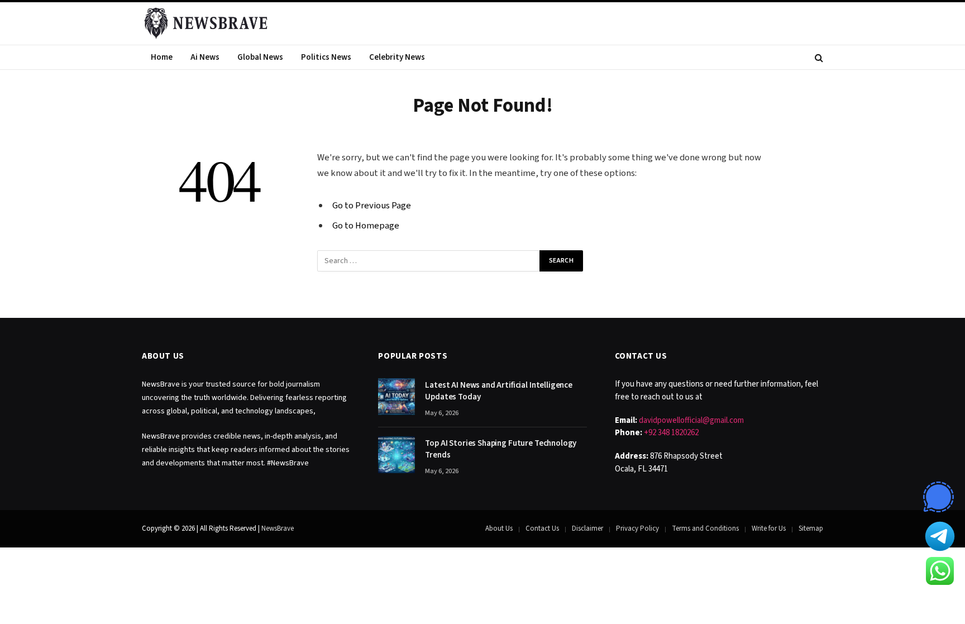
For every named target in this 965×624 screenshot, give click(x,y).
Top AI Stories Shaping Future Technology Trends (500, 449)
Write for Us (769, 528)
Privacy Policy (637, 528)
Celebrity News (397, 57)
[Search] (818, 57)
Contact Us (542, 528)
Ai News (204, 57)
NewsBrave (277, 528)
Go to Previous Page (371, 205)
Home (162, 57)
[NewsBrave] (206, 23)
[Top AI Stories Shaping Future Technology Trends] (396, 454)
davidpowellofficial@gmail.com (691, 420)
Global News (260, 57)
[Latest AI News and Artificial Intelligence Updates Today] (396, 396)
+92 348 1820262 (671, 433)
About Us (499, 528)
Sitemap (811, 528)
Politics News (326, 57)
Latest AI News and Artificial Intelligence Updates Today (498, 391)
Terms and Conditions (705, 528)
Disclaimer (587, 528)
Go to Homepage (365, 225)
